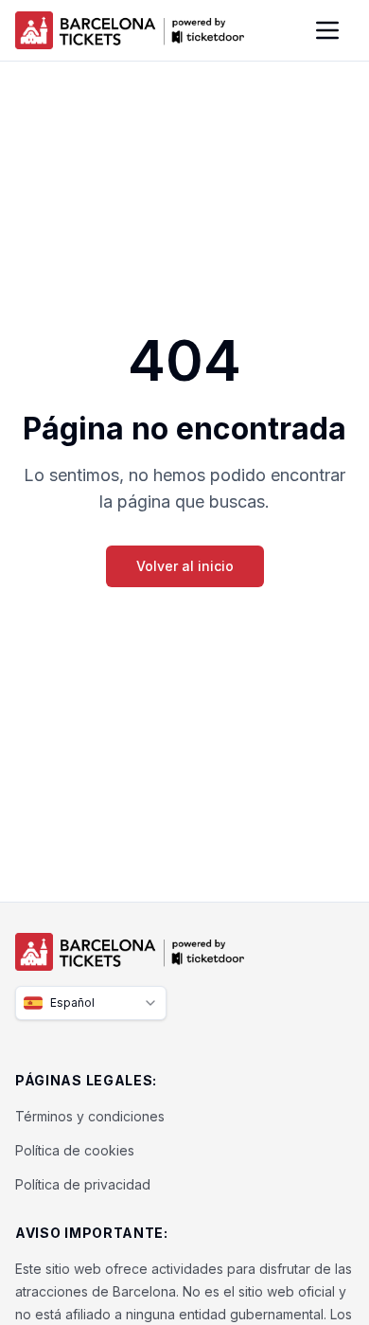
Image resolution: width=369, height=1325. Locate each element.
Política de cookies (74, 1150)
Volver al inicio (185, 566)
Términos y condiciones (90, 1116)
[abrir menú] (327, 30)
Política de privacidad (82, 1184)
